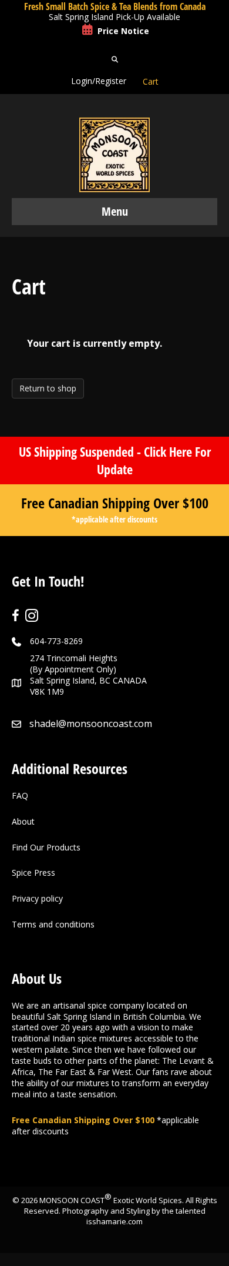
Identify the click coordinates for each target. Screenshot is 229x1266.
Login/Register (98, 80)
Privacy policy (37, 898)
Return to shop (47, 388)
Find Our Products (46, 847)
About (23, 821)
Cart (151, 81)
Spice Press (33, 872)
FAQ (20, 795)
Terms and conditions (53, 924)
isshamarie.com (114, 1221)
